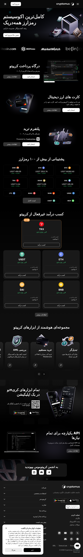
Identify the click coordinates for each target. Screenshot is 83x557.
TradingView (31, 139)
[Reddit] (71, 539)
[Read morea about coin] (62, 49)
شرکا (13, 550)
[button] (24, 488)
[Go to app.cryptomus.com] (65, 4)
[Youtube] (65, 533)
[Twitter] (77, 533)
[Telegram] (77, 539)
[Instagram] (71, 533)
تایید (32, 550)
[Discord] (65, 539)
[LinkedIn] (59, 533)
